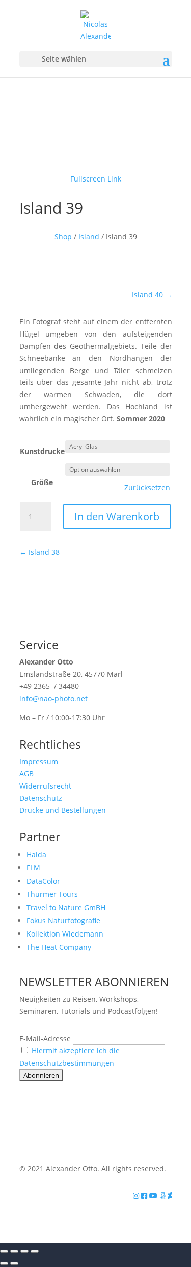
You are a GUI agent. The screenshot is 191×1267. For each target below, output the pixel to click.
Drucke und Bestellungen (62, 810)
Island (88, 237)
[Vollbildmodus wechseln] (14, 1251)
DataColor (43, 881)
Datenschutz (40, 798)
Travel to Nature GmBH (65, 907)
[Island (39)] (95, 155)
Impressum (38, 761)
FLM (33, 867)
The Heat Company (58, 947)
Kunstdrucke (42, 451)
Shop (63, 237)
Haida (36, 854)
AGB (26, 773)
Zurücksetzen (147, 487)
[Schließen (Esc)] (35, 1251)
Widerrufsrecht (45, 786)
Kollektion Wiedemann (64, 934)
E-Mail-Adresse (45, 1038)
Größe (42, 482)
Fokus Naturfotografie (63, 920)
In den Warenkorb (116, 516)
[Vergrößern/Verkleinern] (4, 1251)
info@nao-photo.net (53, 698)
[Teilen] (24, 1251)
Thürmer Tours (52, 894)
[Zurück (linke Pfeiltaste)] (4, 1263)
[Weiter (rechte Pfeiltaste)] (14, 1263)
